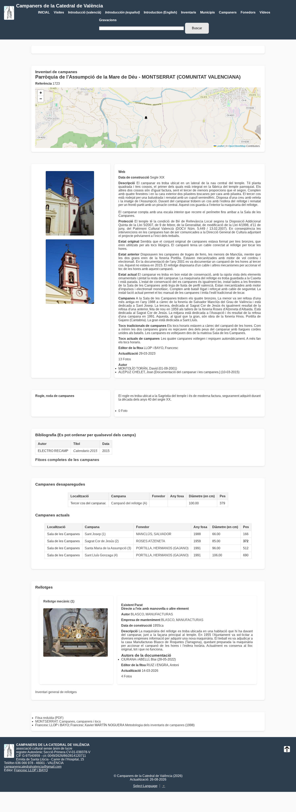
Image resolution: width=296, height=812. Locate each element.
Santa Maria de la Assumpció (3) (108, 548)
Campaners (228, 12)
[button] (146, 118)
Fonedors (248, 12)
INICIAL (44, 12)
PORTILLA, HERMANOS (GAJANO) (162, 548)
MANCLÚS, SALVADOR (153, 534)
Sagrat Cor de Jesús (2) (102, 541)
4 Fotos (126, 676)
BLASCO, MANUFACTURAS (152, 614)
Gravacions (108, 20)
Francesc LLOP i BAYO (31, 770)
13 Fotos (124, 359)
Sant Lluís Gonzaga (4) (101, 555)
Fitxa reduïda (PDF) (49, 718)
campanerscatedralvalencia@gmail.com (32, 766)
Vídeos (265, 12)
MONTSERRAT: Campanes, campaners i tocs (68, 721)
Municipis (207, 12)
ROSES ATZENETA (150, 541)
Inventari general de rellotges (56, 692)
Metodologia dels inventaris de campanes (154, 725)
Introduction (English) (160, 12)
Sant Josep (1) (95, 534)
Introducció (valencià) (84, 12)
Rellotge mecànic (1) (58, 601)
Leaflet (220, 146)
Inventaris (188, 12)
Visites (59, 12)
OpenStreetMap (237, 146)
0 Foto (122, 410)
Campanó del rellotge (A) (129, 503)
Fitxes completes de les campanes (67, 460)
